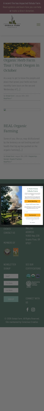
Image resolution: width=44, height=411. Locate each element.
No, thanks (32, 222)
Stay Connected (32, 215)
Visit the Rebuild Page (32, 201)
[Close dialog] (41, 187)
